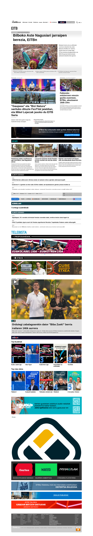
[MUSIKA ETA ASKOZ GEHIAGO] (24, 469)
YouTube (76, 522)
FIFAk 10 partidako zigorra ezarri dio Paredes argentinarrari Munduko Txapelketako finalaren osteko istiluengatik (44, 222)
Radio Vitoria (22, 518)
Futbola (34, 515)
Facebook (76, 515)
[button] (13, 246)
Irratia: (22, 514)
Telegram (76, 519)
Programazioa (15, 515)
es (81, 22)
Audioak (42, 518)
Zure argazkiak (68, 193)
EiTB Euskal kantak (23, 521)
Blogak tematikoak (53, 522)
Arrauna (34, 519)
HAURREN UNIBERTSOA (43, 478)
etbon (20, 258)
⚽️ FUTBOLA (28, 199)
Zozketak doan (52, 518)
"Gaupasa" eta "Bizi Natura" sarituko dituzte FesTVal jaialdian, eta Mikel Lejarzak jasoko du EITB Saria (32, 111)
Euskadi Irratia (22, 515)
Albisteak (25, 22)
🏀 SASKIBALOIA (36, 199)
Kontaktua (65, 527)
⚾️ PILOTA (22, 199)
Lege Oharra (37, 527)
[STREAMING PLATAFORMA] (68, 469)
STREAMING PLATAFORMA (66, 478)
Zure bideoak (68, 195)
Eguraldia (29, 521)
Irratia (40, 22)
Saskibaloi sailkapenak (37, 522)
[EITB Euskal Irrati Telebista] (16, 22)
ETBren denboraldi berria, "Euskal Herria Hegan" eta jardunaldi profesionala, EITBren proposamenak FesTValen (45, 122)
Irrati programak (23, 522)
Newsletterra (77, 514)
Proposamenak (22, 237)
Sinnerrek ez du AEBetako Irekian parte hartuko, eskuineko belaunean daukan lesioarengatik (38, 227)
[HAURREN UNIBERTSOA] (46, 469)
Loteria (51, 519)
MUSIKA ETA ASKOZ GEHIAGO (23, 478)
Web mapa (70, 527)
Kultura (29, 519)
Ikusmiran (29, 520)
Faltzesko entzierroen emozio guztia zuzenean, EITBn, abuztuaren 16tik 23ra (69, 98)
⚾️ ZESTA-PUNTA (44, 199)
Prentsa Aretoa (53, 524)
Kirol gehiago (35, 520)
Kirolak (30, 22)
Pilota (34, 518)
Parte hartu (52, 520)
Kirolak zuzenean (36, 524)
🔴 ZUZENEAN (76, 199)
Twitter (76, 517)
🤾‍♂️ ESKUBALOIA (52, 199)
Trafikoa (51, 516)
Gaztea (21, 519)
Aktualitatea (30, 515)
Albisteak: (30, 514)
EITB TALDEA (70, 22)
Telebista (35, 22)
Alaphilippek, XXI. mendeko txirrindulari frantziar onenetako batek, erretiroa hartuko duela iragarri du (40, 217)
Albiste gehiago (18, 175)
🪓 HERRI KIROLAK (61, 199)
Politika (29, 518)
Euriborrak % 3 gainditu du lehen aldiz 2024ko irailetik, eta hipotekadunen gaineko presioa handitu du (41, 184)
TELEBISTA (19, 232)
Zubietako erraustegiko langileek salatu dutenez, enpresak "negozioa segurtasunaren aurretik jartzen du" (42, 189)
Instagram (76, 518)
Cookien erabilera (43, 527)
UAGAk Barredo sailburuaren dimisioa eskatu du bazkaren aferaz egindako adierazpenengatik (38, 180)
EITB (14, 28)
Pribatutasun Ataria (30, 527)
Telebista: (15, 514)
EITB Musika (22, 520)
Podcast (21, 524)
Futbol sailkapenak (36, 521)
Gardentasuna (59, 527)
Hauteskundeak (53, 517)
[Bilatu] (77, 22)
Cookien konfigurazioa (52, 527)
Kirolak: (35, 514)
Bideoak (14, 518)
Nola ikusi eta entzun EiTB (55, 523)
